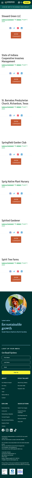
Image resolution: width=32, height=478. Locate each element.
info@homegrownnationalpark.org (10, 459)
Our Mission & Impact (7, 382)
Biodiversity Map (5, 408)
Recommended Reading (7, 420)
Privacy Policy (5, 463)
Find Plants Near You (22, 415)
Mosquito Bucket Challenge (22, 411)
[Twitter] (14, 28)
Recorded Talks (21, 385)
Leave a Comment (8, 19)
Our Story (4, 385)
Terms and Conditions (14, 463)
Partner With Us (5, 394)
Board (3, 388)
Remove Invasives (22, 418)
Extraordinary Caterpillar (7, 414)
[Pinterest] (18, 28)
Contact (3, 397)
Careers (3, 426)
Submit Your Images (22, 408)
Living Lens (4, 411)
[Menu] (2, 2)
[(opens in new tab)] (4, 471)
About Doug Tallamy (22, 382)
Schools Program (6, 417)
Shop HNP (20, 421)
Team (3, 391)
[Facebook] (10, 28)
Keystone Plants (5, 423)
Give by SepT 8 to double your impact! (16, 7)
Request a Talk (21, 388)
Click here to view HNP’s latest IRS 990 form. (12, 449)
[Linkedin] (22, 28)
